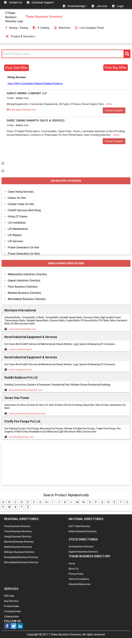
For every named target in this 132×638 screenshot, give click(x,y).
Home (72, 563)
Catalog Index (11, 616)
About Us (74, 568)
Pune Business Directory (23, 286)
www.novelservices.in (20, 349)
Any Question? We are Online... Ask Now (124, 630)
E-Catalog (43, 27)
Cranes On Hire (17, 198)
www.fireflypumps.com (21, 437)
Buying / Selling (18, 27)
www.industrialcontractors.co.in (26, 390)
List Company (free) (92, 27)
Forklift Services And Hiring (24, 210)
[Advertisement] (66, 464)
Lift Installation (17, 222)
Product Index (11, 606)
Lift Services (15, 241)
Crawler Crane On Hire (21, 204)
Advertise (64, 27)
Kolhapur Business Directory (19, 552)
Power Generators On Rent (24, 253)
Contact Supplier (114, 110)
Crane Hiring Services (21, 191)
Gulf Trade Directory (79, 526)
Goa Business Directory (81, 546)
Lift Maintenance (18, 228)
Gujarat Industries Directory (24, 280)
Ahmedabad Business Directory (27, 299)
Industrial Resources (80, 584)
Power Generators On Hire (23, 247)
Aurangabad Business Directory (21, 557)
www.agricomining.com (23, 109)
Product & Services (22, 36)
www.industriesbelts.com (22, 329)
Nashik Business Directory (18, 546)
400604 (19, 98)
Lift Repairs (15, 235)
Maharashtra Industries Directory (27, 274)
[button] (77, 6)
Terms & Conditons (79, 579)
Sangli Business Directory (17, 536)
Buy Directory (11, 601)
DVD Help (9, 595)
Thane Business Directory (18, 531)
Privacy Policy (76, 573)
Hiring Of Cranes (18, 216)
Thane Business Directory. (66, 634)
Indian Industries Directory (83, 531)
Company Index (12, 611)
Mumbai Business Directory (24, 292)
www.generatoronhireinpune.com (27, 413)
